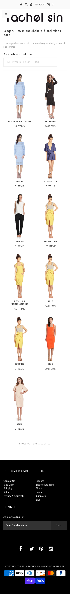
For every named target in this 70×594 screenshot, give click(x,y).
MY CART (44, 4)
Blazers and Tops (45, 484)
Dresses (40, 481)
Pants (39, 492)
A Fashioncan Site (53, 566)
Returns (7, 492)
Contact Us (9, 481)
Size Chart (8, 484)
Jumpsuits (41, 496)
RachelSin (34, 566)
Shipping (7, 488)
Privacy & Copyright (13, 496)
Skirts (39, 488)
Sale (38, 499)
